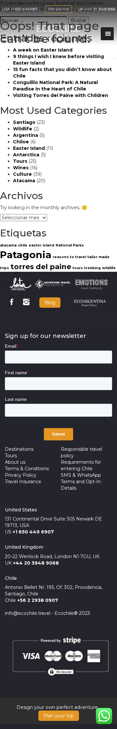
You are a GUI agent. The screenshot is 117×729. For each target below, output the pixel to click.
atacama (8, 245)
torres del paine (40, 266)
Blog (50, 302)
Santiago (24, 122)
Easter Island (29, 148)
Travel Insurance (23, 481)
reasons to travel (69, 257)
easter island (41, 245)
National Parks (70, 245)
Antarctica (26, 155)
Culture (22, 174)
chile (22, 245)
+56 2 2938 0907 (37, 600)
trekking (92, 268)
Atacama (24, 181)
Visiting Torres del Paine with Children (60, 95)
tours (77, 268)
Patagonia (25, 254)
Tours (20, 161)
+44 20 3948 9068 (99, 9)
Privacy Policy (20, 475)
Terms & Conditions (27, 469)
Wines (21, 168)
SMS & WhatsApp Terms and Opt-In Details (81, 481)
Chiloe (21, 142)
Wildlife (22, 129)
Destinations (19, 449)
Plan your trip (58, 9)
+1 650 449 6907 (24, 9)
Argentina (25, 135)
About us (15, 462)
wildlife (109, 268)
